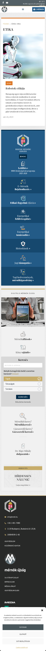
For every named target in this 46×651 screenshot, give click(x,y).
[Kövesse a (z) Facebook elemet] (3, 3)
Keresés (23, 397)
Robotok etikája (15, 88)
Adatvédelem (10, 541)
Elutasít (23, 634)
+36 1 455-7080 (13, 523)
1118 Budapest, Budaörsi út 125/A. (21, 529)
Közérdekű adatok (12, 545)
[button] (42, 610)
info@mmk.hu (12, 517)
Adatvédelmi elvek (12, 590)
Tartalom (8, 389)
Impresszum (10, 582)
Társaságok (9, 384)
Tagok (7, 378)
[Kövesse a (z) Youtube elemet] (7, 3)
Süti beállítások (23, 641)
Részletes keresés (23, 402)
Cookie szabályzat (22, 647)
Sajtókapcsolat (12, 577)
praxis (9, 83)
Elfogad (23, 627)
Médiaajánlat (10, 586)
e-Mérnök (40, 9)
